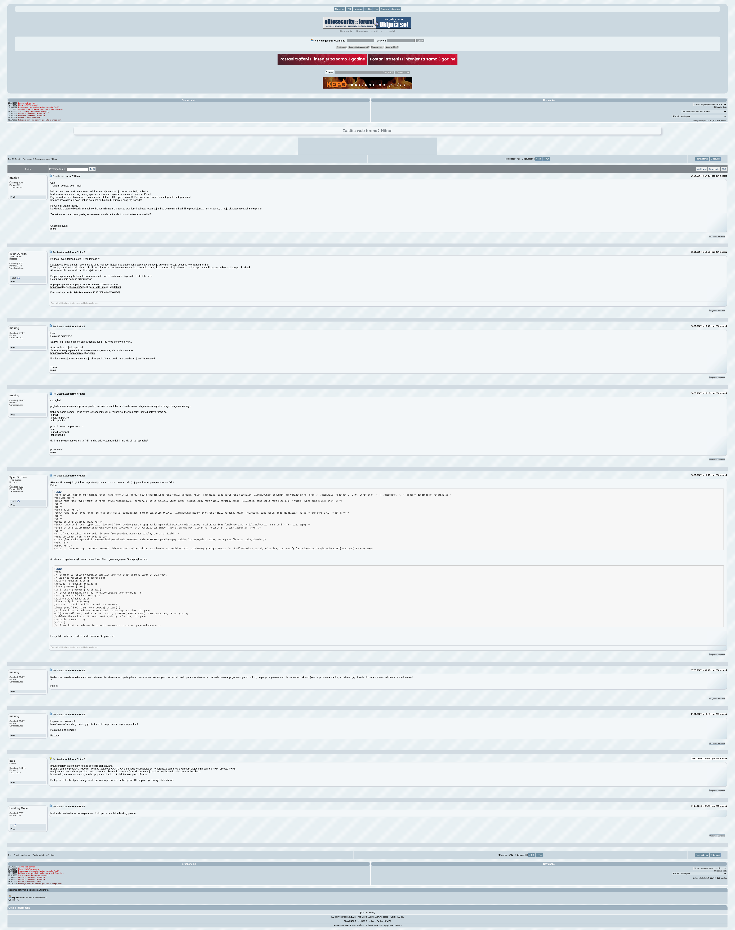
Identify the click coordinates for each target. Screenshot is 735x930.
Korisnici (385, 9)
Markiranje (701, 169)
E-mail (17, 159)
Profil (13, 197)
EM (386, 921)
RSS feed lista (368, 921)
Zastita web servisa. (27, 103)
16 (707, 121)
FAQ (349, 9)
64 (714, 121)
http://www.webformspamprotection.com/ (72, 353)
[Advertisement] (367, 146)
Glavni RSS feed (351, 921)
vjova (31, 897)
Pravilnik (358, 9)
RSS (381, 31)
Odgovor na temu (717, 236)
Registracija (341, 47)
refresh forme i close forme (30, 118)
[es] (9, 159)
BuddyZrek (40, 897)
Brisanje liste (720, 107)
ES (390, 921)
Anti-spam (27, 159)
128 (718, 121)
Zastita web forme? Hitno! (46, 159)
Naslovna (339, 9)
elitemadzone (362, 31)
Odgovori (715, 159)
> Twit (546, 159)
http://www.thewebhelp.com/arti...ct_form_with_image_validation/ (85, 287)
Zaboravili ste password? (359, 47)
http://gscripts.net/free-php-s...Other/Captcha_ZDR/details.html (84, 284)
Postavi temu (702, 159)
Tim (376, 9)
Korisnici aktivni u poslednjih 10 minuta (28, 890)
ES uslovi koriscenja (340, 917)
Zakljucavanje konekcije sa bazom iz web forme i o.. (41, 109)
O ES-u (368, 9)
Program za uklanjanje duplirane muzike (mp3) (38, 107)
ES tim (400, 917)
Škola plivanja (374, 925)
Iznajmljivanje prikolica (391, 925)
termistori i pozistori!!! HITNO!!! (31, 113)
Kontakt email (367, 912)
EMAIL (374, 31)
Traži (92, 169)
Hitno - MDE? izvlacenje (28, 105)
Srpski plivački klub (358, 925)
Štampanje (714, 169)
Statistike (395, 9)
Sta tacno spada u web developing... (34, 111)
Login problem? (392, 47)
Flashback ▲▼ (377, 47)
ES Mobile (391, 31)
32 (711, 121)
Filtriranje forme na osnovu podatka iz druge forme (40, 120)
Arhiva (380, 921)
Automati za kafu (341, 925)
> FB (538, 159)
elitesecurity (345, 31)
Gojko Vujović (368, 917)
